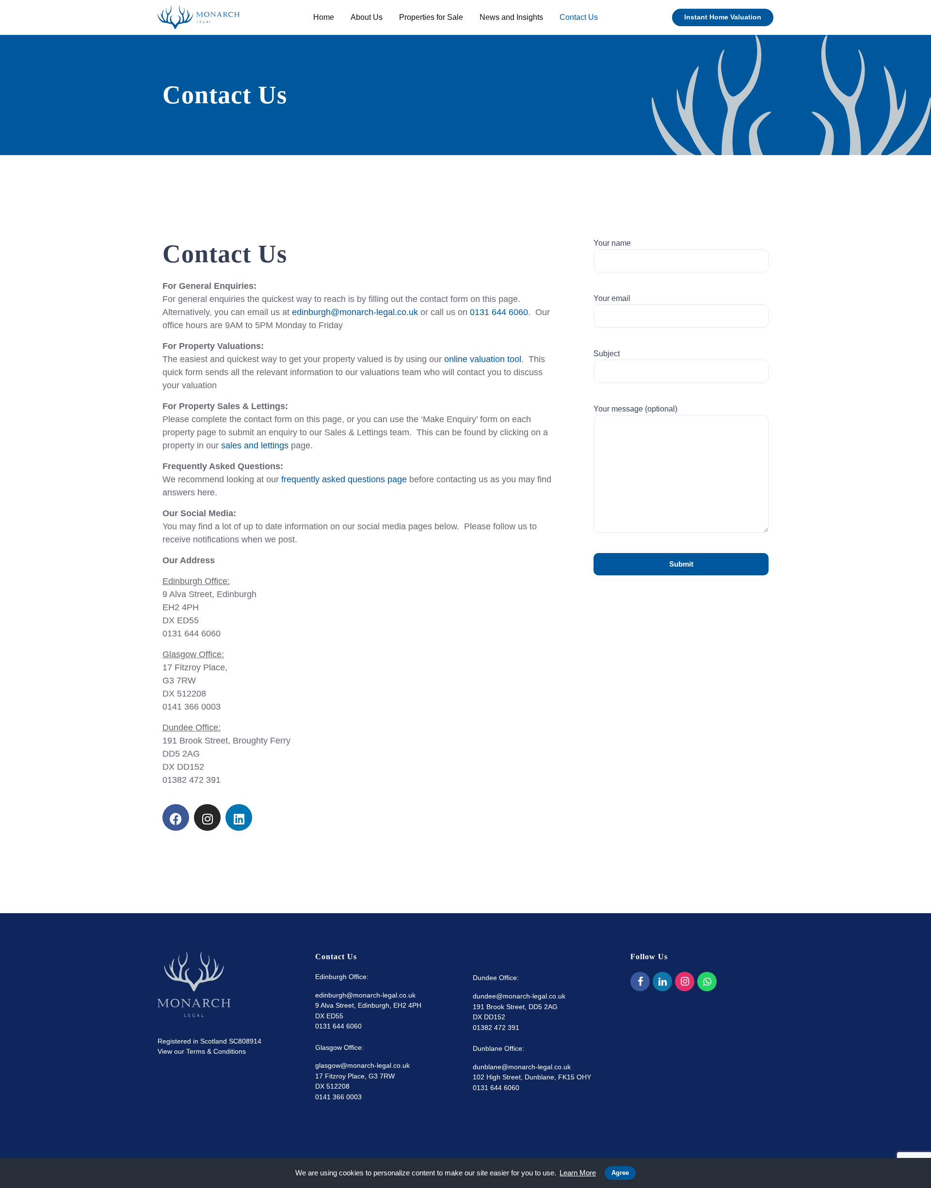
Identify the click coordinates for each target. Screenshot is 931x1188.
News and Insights (511, 17)
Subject (607, 353)
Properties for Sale (431, 17)
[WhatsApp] (707, 981)
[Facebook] (640, 981)
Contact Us (579, 17)
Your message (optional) (635, 409)
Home (323, 17)
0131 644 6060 (499, 312)
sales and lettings (255, 445)
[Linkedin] (238, 817)
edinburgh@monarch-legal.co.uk (355, 312)
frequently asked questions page (344, 479)
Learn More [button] (578, 1173)
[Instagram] (207, 817)
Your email (612, 298)
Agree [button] (620, 1172)
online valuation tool (482, 359)
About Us (367, 17)
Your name (612, 243)
